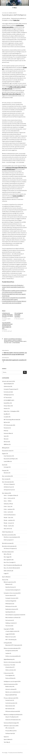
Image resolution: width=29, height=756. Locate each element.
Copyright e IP (7, 629)
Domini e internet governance (11, 662)
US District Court (8, 487)
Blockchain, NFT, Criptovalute (12, 645)
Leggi (5, 573)
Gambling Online (9, 612)
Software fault (9, 733)
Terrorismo (8, 625)
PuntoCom (6, 428)
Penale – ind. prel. (8, 523)
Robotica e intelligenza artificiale (12, 714)
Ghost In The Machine (10, 717)
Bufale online (8, 686)
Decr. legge (6, 557)
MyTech (6, 422)
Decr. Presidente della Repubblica (12, 565)
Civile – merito (7, 512)
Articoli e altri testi (6, 381)
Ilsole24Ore (7, 403)
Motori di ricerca (9, 636)
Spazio (5, 736)
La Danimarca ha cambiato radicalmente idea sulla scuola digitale (7, 314)
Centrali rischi (8, 700)
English (4, 453)
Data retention (9, 706)
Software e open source (10, 725)
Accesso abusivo (9, 595)
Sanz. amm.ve (7, 528)
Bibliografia (5, 447)
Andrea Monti (13, 12)
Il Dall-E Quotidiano (7, 532)
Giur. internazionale (7, 482)
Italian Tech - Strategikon (12, 342)
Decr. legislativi (7, 559)
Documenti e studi (6, 450)
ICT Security (7, 397)
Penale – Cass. (7, 517)
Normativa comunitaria (8, 535)
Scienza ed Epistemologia (10, 723)
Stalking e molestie (10, 623)
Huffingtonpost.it (8, 394)
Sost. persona (8, 620)
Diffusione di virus (10, 606)
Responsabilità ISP (10, 694)
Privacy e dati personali (9, 698)
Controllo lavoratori (10, 703)
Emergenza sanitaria (10, 650)
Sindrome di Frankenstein (11, 719)
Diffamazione (8, 603)
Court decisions (8, 456)
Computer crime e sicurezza (11, 593)
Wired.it (6, 441)
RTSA (5, 430)
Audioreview (7, 386)
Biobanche (8, 584)
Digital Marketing (8, 659)
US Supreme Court (8, 489)
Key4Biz (6, 414)
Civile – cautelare (8, 509)
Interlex (6, 408)
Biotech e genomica (9, 582)
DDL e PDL (6, 554)
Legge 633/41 (9, 634)
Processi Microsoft (10, 730)
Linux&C (6, 416)
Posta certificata (9, 678)
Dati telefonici (9, 708)
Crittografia (7, 642)
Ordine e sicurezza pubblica (12, 656)
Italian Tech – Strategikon (10, 411)
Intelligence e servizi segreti (13, 340)
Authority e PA (7, 503)
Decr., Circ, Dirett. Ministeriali (11, 568)
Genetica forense (9, 587)
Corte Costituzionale (9, 514)
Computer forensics (10, 598)
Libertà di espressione (9, 684)
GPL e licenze (8, 728)
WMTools (6, 444)
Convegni (6, 467)
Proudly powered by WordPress (15, 752)
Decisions (6, 472)
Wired (5, 439)
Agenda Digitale (8, 383)
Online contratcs (9, 670)
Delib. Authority (8, 570)
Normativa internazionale (8, 546)
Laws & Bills (7, 461)
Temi (3, 579)
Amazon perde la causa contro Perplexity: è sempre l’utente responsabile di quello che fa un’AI (13, 287)
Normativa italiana (6, 551)
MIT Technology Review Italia (11, 419)
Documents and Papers (9, 458)
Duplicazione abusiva (10, 609)
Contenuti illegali (9, 601)
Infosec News (7, 405)
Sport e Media (5, 576)
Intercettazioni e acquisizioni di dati (15, 341)
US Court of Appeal (8, 484)
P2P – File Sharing (9, 639)
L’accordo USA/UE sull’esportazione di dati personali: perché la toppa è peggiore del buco (7, 325)
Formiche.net (7, 392)
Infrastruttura (8, 667)
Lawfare (7, 653)
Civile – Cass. (7, 506)
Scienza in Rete (7, 433)
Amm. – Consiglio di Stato (10, 495)
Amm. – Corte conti (8, 498)
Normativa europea (7, 543)
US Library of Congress (9, 548)
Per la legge (4, 752)
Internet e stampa (9, 689)
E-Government (7, 673)
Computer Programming (10, 389)
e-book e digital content (11, 631)
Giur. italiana (5, 493)
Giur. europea (5, 479)
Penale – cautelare (8, 520)
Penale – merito (8, 525)
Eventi (3, 464)
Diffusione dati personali (11, 711)
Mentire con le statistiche (11, 692)
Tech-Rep (6, 742)
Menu (15, 7)
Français (4, 470)
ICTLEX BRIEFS (7, 400)
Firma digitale (8, 675)
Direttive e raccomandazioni (11, 537)
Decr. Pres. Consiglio (9, 562)
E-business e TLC (8, 665)
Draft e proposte (8, 540)
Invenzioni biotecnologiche (12, 590)
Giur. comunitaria (6, 476)
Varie (5, 436)
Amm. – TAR (7, 501)
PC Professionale (8, 425)
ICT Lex (6, 2)
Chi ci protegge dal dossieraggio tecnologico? (18, 314)
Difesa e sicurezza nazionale (13, 338)
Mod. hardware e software (11, 617)
